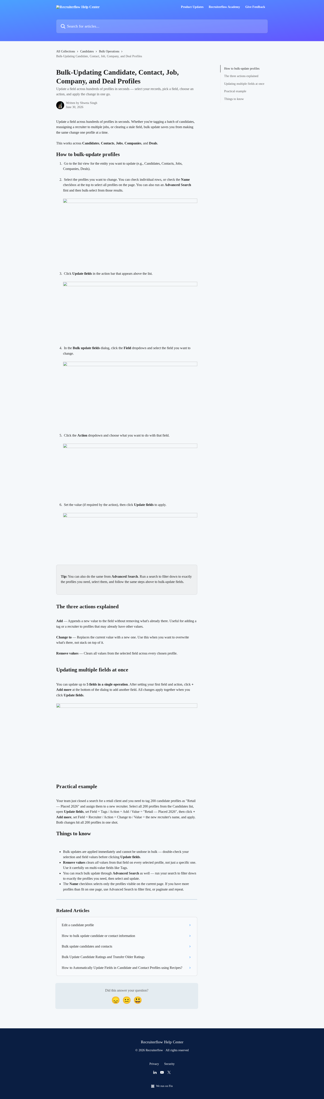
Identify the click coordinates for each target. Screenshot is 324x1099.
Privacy (154, 1064)
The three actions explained (241, 76)
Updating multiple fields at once (244, 83)
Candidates (87, 51)
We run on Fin (164, 1086)
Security (169, 1064)
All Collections (65, 51)
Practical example (235, 91)
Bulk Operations (109, 51)
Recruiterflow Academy (224, 7)
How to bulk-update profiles (241, 68)
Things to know (234, 98)
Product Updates (192, 7)
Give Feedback (255, 7)
